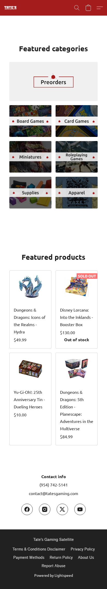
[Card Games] (77, 121)
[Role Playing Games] (77, 157)
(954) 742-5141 (53, 484)
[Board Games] (30, 121)
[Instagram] (44, 509)
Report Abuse (53, 566)
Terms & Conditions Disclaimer (38, 549)
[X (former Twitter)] (62, 509)
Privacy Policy (83, 549)
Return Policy (61, 557)
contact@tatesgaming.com (53, 493)
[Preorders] (53, 81)
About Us (86, 557)
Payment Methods (28, 557)
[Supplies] (30, 192)
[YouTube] (80, 509)
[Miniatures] (30, 157)
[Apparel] (77, 192)
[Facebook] (27, 509)
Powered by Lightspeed (53, 575)
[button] (10, 8)
